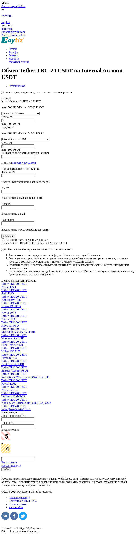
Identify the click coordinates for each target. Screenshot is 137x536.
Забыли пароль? (11, 465)
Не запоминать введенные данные (26, 239)
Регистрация (9, 462)
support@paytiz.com (13, 31)
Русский (6, 15)
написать (6, 28)
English (5, 22)
